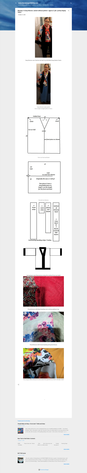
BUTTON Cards (22, 453)
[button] (68, 11)
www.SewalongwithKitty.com (28, 3)
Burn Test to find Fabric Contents (26, 438)
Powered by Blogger (44, 469)
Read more (66, 434)
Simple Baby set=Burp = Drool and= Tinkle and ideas (31, 423)
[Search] (71, 3)
